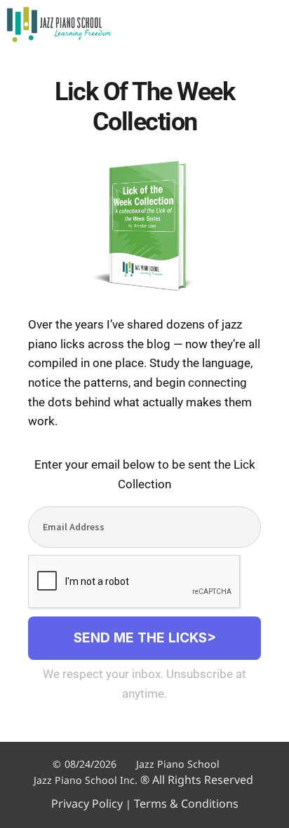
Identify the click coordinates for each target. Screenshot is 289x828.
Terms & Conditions (186, 803)
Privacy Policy (87, 803)
